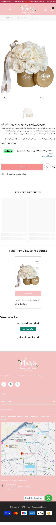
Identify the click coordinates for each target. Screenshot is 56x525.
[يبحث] (10, 9)
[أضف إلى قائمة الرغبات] (37, 262)
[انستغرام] (10, 384)
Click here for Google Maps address (14, 481)
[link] (47, 166)
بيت (2, 18)
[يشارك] (53, 167)
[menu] (2, 9)
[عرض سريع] (37, 268)
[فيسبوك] (3, 384)
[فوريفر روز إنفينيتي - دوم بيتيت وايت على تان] (28, 274)
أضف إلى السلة (22, 167)
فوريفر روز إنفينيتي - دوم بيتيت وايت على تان (28, 300)
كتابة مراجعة (28, 328)
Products (9, 18)
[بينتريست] (17, 384)
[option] (28, 61)
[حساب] (45, 9)
